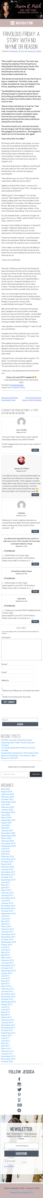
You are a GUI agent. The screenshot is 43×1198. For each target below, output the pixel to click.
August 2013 (6, 973)
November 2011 (8, 1028)
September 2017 (8, 880)
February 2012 (7, 1020)
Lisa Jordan (21, 430)
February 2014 (7, 960)
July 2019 (5, 849)
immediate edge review (21, 571)
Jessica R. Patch (34, 51)
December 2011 (8, 1025)
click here (21, 599)
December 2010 (8, 1056)
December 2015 (8, 906)
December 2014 (8, 934)
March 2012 (6, 1017)
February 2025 (7, 794)
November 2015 (8, 908)
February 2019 (7, 857)
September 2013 (8, 971)
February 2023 (7, 807)
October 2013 (7, 968)
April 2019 (5, 854)
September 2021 (8, 820)
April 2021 (5, 828)
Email (4, 672)
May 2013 (5, 981)
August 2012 (6, 1004)
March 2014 (6, 958)
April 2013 (5, 984)
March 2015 (6, 927)
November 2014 (8, 937)
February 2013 (7, 989)
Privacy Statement (9, 1166)
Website (5, 680)
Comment (6, 638)
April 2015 (5, 924)
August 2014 (6, 945)
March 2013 (6, 986)
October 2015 (7, 911)
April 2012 (5, 1015)
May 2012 (5, 1012)
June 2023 (5, 805)
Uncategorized (16, 385)
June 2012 (5, 1010)
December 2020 (8, 833)
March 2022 (6, 818)
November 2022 (8, 812)
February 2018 (7, 867)
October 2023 (7, 799)
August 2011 (6, 1036)
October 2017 (7, 877)
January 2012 (7, 1023)
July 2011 (5, 1038)
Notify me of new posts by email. (16, 697)
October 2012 (7, 999)
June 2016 (5, 901)
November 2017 (8, 875)
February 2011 (7, 1051)
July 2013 (5, 976)
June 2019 (5, 851)
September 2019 (8, 846)
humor (9, 387)
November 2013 (8, 966)
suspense (16, 387)
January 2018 (7, 870)
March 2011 (6, 1049)
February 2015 (7, 929)
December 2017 (8, 872)
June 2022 (5, 815)
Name (4, 664)
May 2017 (5, 885)
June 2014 (5, 950)
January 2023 (7, 810)
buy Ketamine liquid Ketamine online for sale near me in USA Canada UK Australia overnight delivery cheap (21, 541)
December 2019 (8, 844)
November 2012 (8, 997)
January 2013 (7, 991)
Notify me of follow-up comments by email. (21, 691)
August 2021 (6, 823)
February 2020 (7, 841)
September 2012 (8, 1002)
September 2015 (8, 914)
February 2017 (7, 893)
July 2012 (5, 1007)
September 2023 (8, 802)
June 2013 (5, 979)
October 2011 (7, 1030)
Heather (21, 513)
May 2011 (5, 1043)
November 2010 (8, 1059)
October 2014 (7, 940)
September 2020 (8, 836)
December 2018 (8, 859)
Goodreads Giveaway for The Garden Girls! (19, 753)
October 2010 (7, 1062)
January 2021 (7, 831)
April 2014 (5, 955)
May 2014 (5, 953)
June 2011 (5, 1041)
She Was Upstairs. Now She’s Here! (16, 740)
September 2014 (8, 942)
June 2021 (5, 825)
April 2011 (5, 1046)
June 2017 (5, 882)
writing (22, 387)
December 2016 (8, 898)
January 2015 (7, 932)
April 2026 (5, 789)
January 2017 (7, 895)
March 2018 (6, 864)
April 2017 (5, 888)
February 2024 (7, 797)
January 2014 (7, 963)
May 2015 (5, 921)
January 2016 (7, 903)
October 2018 (7, 862)
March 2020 (6, 838)
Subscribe (36, 774)
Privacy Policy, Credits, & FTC (21, 1192)
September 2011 (8, 1033)
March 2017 (6, 890)
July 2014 (5, 947)
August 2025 (6, 792)
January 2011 (7, 1054)
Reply (35, 450)
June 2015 (5, 919)
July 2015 (5, 916)
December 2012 (8, 994)
